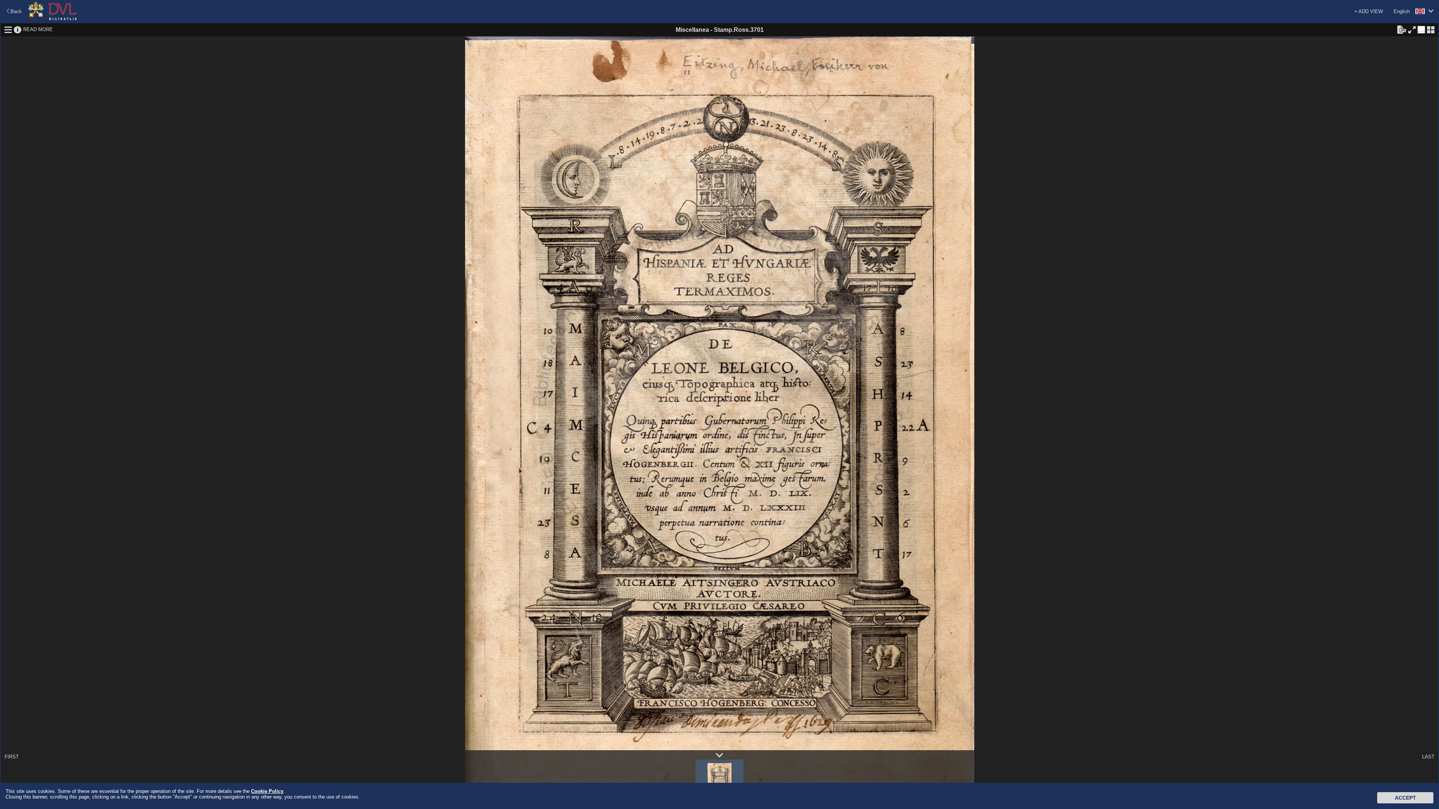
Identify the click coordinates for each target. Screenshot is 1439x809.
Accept (1405, 798)
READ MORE (38, 29)
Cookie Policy (267, 791)
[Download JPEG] (1401, 29)
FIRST (11, 757)
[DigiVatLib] (52, 19)
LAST (1428, 757)
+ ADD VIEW (1368, 11)
